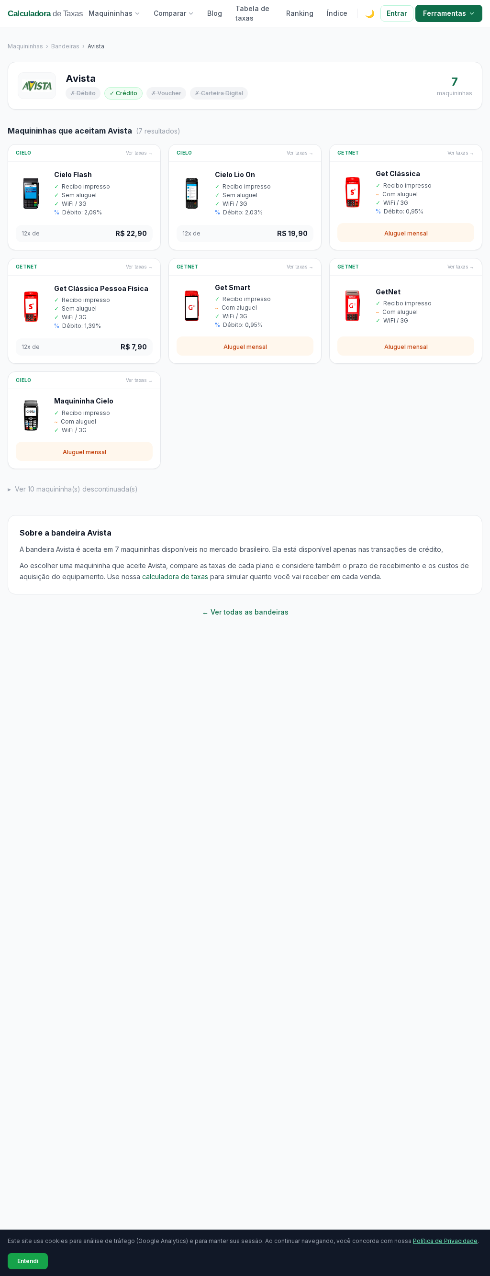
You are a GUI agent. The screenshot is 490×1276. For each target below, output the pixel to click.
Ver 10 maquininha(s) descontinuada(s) (73, 489)
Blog (214, 13)
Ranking (299, 13)
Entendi (27, 1261)
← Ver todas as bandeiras (245, 612)
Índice (337, 13)
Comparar (170, 13)
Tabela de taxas (252, 13)
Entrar (397, 13)
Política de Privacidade (445, 1240)
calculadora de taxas (175, 576)
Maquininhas (111, 13)
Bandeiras (65, 46)
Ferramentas (444, 13)
